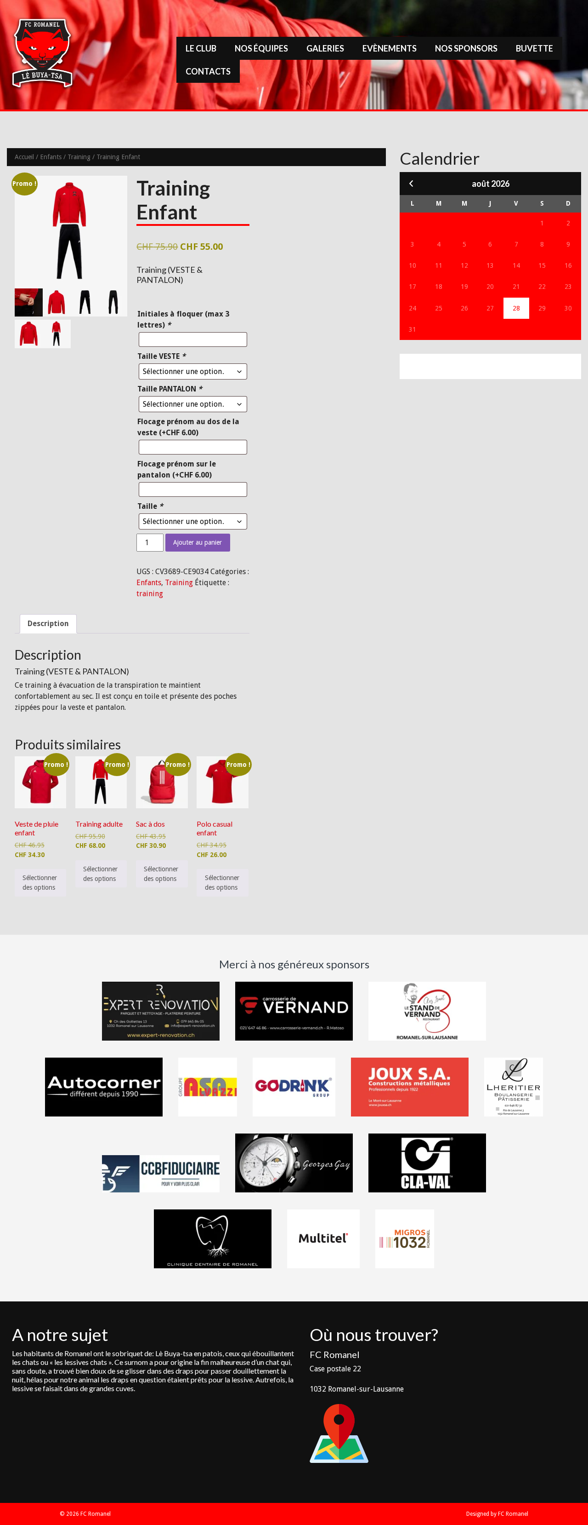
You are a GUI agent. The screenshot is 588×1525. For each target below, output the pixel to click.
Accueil (24, 157)
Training (79, 157)
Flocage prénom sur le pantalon (176, 469)
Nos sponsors (466, 48)
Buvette (534, 48)
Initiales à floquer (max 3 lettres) (183, 319)
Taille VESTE (161, 356)
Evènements (389, 48)
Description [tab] (48, 623)
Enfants (51, 157)
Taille (150, 506)
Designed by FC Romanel (497, 1514)
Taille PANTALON (169, 389)
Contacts (208, 71)
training (149, 593)
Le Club (201, 48)
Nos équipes (261, 48)
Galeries (325, 48)
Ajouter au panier (197, 542)
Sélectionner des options (40, 882)
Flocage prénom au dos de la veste (188, 427)
